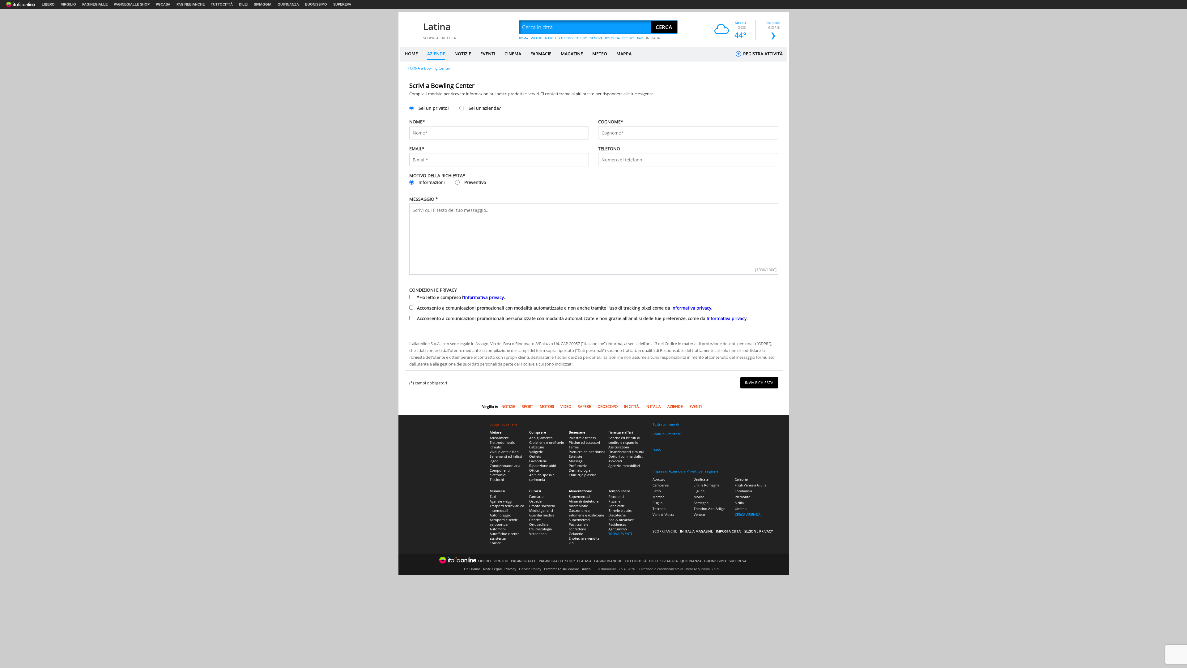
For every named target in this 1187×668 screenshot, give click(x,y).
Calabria (741, 479)
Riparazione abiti (542, 465)
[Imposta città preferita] (407, 27)
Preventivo (475, 182)
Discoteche (617, 515)
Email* (416, 149)
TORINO (581, 38)
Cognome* (610, 122)
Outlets (535, 456)
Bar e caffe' (616, 505)
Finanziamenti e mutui (626, 451)
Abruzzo (659, 479)
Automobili (499, 529)
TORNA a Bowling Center (429, 68)
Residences (617, 524)
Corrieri (495, 543)
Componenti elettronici (500, 472)
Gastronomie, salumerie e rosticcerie (586, 512)
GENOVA (596, 38)
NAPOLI (550, 38)
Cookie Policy (530, 569)
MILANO (536, 38)
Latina (437, 26)
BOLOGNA (612, 38)
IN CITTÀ (631, 406)
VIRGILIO (68, 4)
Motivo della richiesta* (437, 175)
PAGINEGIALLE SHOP (132, 4)
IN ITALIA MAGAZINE (696, 531)
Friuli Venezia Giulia (750, 485)
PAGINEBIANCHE (191, 4)
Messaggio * (423, 199)
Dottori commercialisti (626, 456)
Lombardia (743, 491)
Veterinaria (538, 533)
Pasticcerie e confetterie (578, 526)
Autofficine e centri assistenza (505, 536)
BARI (640, 38)
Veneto (699, 514)
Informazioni (432, 182)
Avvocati (615, 461)
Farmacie (536, 496)
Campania (661, 485)
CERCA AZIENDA (747, 514)
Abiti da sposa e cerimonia (542, 477)
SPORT (527, 406)
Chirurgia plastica (582, 475)
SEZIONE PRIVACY (758, 531)
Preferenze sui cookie (561, 569)
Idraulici (496, 447)
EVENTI (487, 54)
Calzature (536, 447)
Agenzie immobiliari (624, 465)
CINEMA (512, 54)
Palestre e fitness (582, 437)
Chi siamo (472, 569)
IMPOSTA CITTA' (728, 531)
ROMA (523, 38)
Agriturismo (617, 529)
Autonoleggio (500, 515)
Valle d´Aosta (663, 514)
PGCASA (163, 4)
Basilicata (701, 479)
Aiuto (586, 569)
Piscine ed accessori (584, 442)
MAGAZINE (572, 54)
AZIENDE (436, 54)
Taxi (493, 496)
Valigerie (536, 451)
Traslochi (497, 479)
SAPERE (584, 406)
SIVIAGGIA (262, 4)
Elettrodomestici (503, 442)
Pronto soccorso (542, 505)
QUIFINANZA (288, 4)
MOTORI (547, 406)
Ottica (534, 470)
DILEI (243, 4)
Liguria (699, 491)
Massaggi (576, 461)
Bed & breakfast (621, 519)
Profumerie (578, 465)
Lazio (657, 491)
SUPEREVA (342, 4)
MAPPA (624, 54)
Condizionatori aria (505, 465)
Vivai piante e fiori (504, 451)
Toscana (659, 508)
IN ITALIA (653, 38)
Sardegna (701, 502)
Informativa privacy (484, 297)
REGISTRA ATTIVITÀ (762, 54)
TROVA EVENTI (620, 533)
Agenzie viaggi (501, 501)
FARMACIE (540, 54)
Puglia (657, 502)
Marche (658, 497)
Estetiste (575, 456)
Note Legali (492, 569)
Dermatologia (579, 470)
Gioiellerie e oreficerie (546, 442)
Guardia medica (541, 515)
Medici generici (541, 510)
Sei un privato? (434, 108)
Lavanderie (538, 461)
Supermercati (579, 496)
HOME (411, 54)
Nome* (417, 122)
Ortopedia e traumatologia (540, 526)
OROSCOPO (608, 406)
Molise (699, 497)
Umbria (741, 508)
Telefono (609, 149)
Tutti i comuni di (666, 424)
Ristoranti (616, 496)
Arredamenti (499, 437)
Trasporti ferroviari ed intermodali (507, 508)
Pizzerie (614, 501)
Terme (574, 447)
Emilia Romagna (706, 485)
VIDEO (565, 406)
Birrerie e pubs (620, 510)
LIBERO (48, 4)
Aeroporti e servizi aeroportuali (504, 522)
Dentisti (535, 519)
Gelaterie (576, 533)
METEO (599, 54)
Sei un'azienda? (485, 108)
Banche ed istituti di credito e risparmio (624, 440)
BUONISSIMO (316, 4)
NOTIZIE (462, 54)
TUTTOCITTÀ (222, 4)
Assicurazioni (618, 447)
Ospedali (536, 501)
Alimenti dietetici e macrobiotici (583, 503)
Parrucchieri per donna (587, 451)
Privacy (510, 569)
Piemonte (742, 497)
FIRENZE (628, 38)
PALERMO (566, 38)
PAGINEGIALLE (95, 4)
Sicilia (739, 502)
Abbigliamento (541, 437)
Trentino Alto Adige (709, 508)
